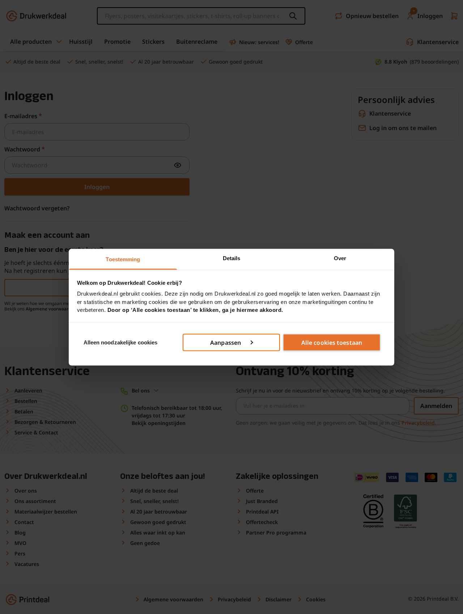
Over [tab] (340, 258)
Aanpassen (225, 343)
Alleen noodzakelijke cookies (121, 342)
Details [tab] (232, 258)
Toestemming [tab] (123, 259)
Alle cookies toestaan (331, 343)
